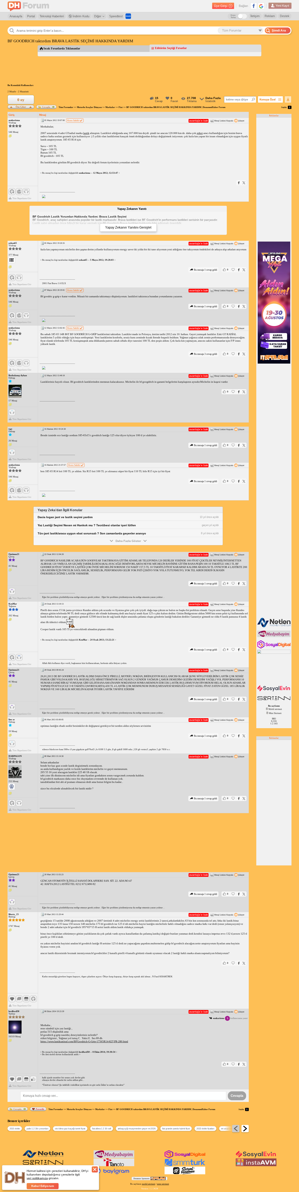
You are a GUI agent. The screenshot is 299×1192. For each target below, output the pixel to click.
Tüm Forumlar (66, 107)
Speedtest (116, 16)
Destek (284, 16)
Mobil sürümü (275, 709)
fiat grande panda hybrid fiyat (176, 1128)
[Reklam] (128, 16)
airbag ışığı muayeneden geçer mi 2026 (137, 1128)
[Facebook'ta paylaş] (239, 182)
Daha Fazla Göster (128, 541)
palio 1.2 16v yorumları (37, 1128)
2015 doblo (15, 1128)
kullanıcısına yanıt (230, 1018)
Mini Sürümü (275, 713)
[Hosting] (274, 626)
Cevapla (46, 107)
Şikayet (241, 121)
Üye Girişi (220, 6)
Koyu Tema (233, 16)
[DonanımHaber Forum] (29, 6)
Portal (31, 16)
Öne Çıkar (21, 106)
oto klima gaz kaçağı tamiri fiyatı (70, 1128)
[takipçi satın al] (274, 691)
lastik (86, 133)
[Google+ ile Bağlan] (261, 6)
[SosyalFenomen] (185, 1173)
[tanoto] (114, 1165)
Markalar (110, 107)
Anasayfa (16, 16)
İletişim (255, 16)
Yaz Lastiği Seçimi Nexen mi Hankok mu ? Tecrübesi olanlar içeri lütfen (87, 525)
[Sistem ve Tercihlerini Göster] (12, 260)
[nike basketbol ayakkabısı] (274, 700)
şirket (200, 133)
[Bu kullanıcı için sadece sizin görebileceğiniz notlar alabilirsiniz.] (10, 136)
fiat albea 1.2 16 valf (101, 1128)
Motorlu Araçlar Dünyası (89, 107)
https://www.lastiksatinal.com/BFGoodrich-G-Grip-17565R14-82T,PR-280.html (84, 1041)
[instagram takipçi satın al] (274, 647)
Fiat (121, 107)
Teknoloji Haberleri (52, 16)
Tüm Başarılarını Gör (21, 198)
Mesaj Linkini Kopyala (223, 121)
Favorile (40, 1109)
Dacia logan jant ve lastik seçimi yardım (65, 517)
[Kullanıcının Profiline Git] (15, 391)
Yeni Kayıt (282, 5)
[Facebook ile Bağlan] (253, 6)
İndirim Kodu (80, 16)
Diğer (97, 16)
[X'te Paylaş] (244, 182)
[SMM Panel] (185, 1165)
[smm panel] (274, 636)
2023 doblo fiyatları (205, 1128)
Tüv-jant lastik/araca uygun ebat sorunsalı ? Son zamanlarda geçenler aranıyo (92, 533)
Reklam (270, 16)
